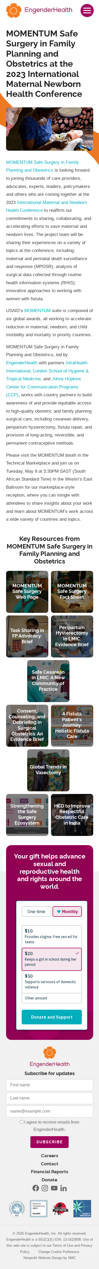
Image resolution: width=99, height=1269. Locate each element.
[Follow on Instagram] (45, 1188)
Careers (49, 1156)
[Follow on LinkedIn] (63, 1188)
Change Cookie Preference (58, 1252)
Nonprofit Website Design (42, 1258)
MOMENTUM (37, 310)
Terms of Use (63, 1245)
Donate (49, 1180)
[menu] (87, 10)
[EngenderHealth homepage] (39, 10)
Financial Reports (49, 1172)
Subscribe (49, 1142)
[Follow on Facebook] (36, 1188)
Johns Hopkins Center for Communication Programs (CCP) (43, 386)
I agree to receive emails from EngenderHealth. (51, 1126)
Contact (49, 1164)
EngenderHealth (21, 362)
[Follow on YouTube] (54, 1188)
